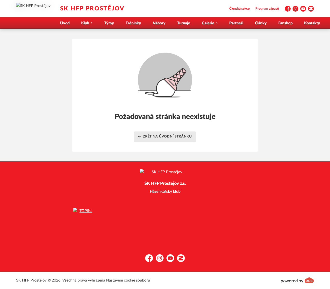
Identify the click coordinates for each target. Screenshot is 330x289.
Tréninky (133, 23)
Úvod (65, 23)
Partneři (236, 23)
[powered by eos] (297, 280)
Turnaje (183, 23)
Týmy (109, 23)
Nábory (159, 23)
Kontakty (312, 23)
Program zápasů (267, 8)
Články (261, 23)
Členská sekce (239, 8)
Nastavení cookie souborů (128, 280)
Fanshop (285, 23)
